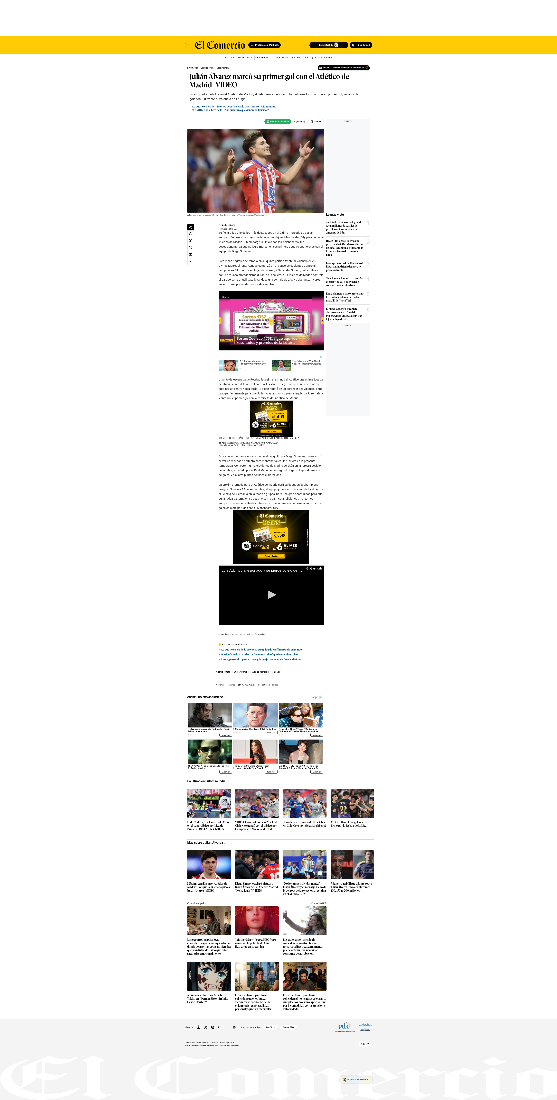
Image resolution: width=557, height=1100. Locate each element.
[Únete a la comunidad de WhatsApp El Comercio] (277, 121)
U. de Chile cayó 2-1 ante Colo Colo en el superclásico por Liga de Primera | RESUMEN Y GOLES (208, 825)
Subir (363, 1044)
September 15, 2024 (255, 445)
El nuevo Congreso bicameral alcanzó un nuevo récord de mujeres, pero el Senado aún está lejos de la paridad (344, 314)
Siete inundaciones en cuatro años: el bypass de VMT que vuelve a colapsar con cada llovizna (345, 281)
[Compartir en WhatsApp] (190, 233)
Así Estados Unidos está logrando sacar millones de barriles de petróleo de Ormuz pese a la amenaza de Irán (344, 227)
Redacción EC (228, 225)
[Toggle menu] (188, 45)
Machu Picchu (325, 57)
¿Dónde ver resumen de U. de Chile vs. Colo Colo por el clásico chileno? (304, 824)
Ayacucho (296, 57)
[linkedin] (227, 1027)
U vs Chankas (245, 57)
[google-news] (234, 1027)
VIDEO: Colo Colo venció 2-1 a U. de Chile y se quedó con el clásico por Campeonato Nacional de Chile (256, 825)
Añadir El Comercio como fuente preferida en (343, 68)
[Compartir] (190, 227)
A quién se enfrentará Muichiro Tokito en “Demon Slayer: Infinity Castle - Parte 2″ (207, 998)
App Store (270, 1027)
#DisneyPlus (244, 442)
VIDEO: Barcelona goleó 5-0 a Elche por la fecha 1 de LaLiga (349, 824)
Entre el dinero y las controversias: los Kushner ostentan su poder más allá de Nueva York (345, 297)
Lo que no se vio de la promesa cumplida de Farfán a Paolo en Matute (262, 649)
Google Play (288, 1027)
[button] (271, 594)
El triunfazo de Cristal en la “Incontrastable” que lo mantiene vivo (259, 654)
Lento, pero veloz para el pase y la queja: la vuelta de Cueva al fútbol (261, 659)
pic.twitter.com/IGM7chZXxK (264, 442)
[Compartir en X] (190, 247)
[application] (271, 595)
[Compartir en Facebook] (190, 240)
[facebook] (198, 1027)
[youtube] (220, 1027)
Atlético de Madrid (260, 672)
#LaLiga (230, 442)
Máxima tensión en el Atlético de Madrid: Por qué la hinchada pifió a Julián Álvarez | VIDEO (208, 887)
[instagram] (213, 1027)
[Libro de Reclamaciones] (365, 1027)
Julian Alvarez (240, 672)
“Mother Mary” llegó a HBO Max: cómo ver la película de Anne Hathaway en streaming (255, 943)
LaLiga (277, 672)
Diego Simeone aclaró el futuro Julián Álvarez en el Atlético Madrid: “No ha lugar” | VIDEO (257, 887)
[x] (205, 1027)
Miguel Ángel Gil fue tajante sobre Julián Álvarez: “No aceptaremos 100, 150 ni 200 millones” (351, 887)
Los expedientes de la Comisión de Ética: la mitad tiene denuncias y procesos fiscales (345, 266)
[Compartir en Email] (190, 254)
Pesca (285, 57)
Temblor (276, 57)
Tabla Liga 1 (309, 57)
